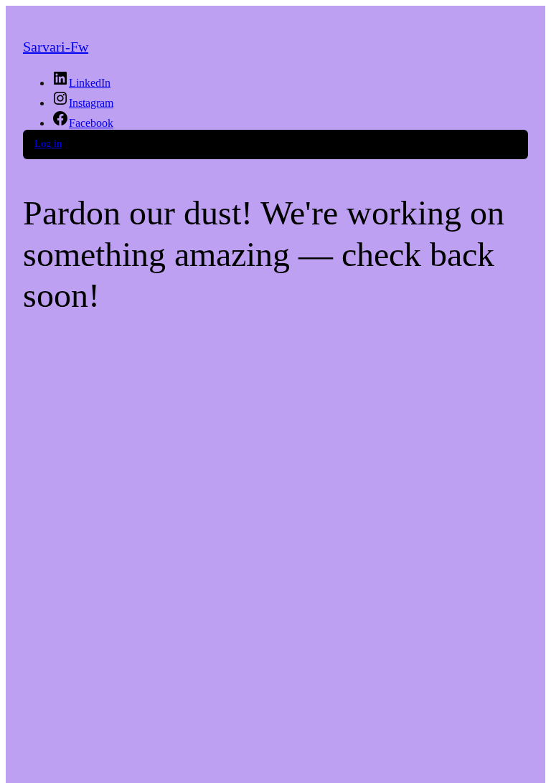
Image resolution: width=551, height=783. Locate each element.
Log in (48, 143)
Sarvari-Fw (55, 46)
